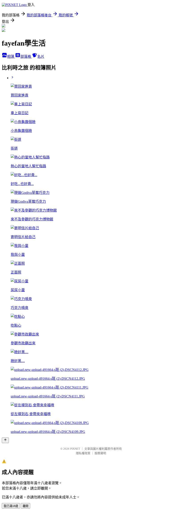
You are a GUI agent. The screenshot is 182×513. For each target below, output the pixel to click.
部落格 (26, 56)
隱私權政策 (83, 453)
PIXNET (75, 448)
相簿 (11, 56)
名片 (40, 56)
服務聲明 (100, 453)
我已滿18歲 (11, 506)
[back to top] (5, 440)
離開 (25, 506)
